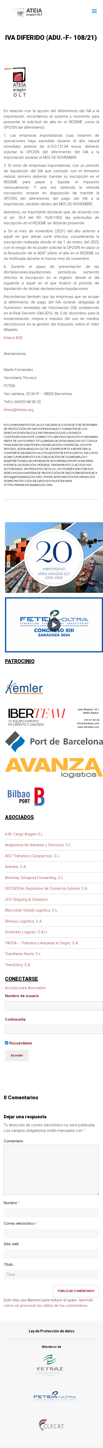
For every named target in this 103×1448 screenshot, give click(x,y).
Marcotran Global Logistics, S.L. (31, 910)
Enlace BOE (13, 337)
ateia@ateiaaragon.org (23, 477)
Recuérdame (20, 1043)
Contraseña (15, 1019)
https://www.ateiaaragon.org (28, 485)
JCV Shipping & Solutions (26, 899)
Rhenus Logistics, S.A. (23, 921)
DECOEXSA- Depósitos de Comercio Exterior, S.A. (46, 888)
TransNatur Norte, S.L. (23, 954)
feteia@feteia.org (19, 410)
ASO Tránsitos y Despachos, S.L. (32, 856)
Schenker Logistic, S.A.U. (26, 932)
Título (8, 1264)
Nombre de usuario (22, 996)
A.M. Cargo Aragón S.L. (24, 834)
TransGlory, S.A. (18, 965)
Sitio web (11, 1244)
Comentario (13, 1141)
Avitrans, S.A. (16, 866)
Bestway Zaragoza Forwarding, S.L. (34, 877)
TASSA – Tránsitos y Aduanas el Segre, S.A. (42, 943)
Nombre (10, 1203)
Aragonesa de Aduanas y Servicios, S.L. (38, 845)
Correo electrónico (19, 1223)
